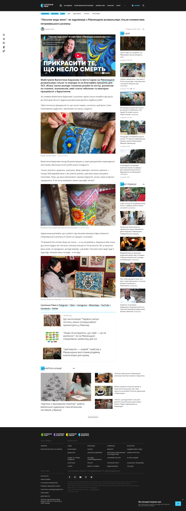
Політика (71, 463)
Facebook (45, 308)
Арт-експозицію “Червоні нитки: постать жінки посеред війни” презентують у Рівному (81, 322)
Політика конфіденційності (52, 489)
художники (45, 13)
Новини (44, 446)
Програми (45, 493)
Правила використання (50, 486)
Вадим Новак (50, 29)
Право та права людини (74, 458)
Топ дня (130, 466)
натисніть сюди (94, 489)
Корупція (91, 446)
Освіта (90, 449)
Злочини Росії (113, 463)
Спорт (118, 5)
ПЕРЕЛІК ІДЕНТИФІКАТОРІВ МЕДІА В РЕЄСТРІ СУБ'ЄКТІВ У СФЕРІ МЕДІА (51, 501)
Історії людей (96, 13)
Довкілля (71, 452)
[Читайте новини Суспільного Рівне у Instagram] (75, 477)
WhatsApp (94, 305)
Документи (45, 496)
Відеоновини (77, 13)
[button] (4, 34)
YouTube (105, 305)
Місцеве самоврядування (94, 458)
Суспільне (94, 487)
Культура (110, 5)
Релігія (90, 463)
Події (68, 13)
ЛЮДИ (62, 13)
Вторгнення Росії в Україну (83, 5)
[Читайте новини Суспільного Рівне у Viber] (86, 477)
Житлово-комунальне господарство (116, 453)
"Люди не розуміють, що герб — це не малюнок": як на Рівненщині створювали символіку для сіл (84, 335)
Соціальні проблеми (135, 463)
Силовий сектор (114, 458)
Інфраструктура (133, 452)
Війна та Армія (93, 466)
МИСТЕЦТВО (55, 13)
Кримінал (111, 446)
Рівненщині (107, 79)
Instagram (82, 305)
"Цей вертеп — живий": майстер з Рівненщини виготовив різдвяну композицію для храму (82, 352)
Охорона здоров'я (94, 452)
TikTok (55, 308)
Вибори (110, 449)
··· (125, 5)
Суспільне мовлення (49, 483)
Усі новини (68, 5)
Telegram (63, 305)
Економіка (72, 449)
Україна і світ (100, 5)
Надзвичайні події (134, 449)
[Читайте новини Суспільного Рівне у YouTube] (80, 477)
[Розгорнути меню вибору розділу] (61, 5)
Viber (72, 305)
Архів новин (45, 479)
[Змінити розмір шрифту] (143, 29)
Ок (178, 503)
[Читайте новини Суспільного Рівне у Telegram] (91, 477)
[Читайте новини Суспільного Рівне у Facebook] (69, 477)
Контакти (45, 476)
